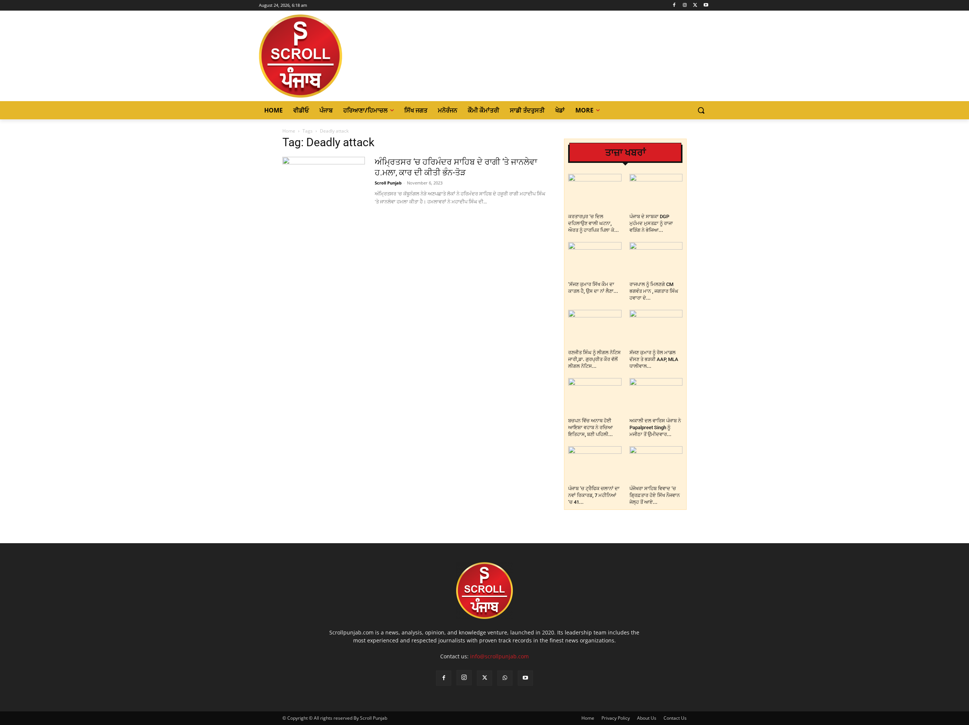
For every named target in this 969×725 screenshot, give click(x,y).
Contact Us (675, 718)
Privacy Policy (615, 718)
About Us (646, 718)
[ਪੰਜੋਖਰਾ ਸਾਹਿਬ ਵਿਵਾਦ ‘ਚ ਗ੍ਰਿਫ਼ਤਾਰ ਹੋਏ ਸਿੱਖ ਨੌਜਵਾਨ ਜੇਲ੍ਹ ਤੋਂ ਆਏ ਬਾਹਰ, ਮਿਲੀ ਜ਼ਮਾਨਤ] (656, 464)
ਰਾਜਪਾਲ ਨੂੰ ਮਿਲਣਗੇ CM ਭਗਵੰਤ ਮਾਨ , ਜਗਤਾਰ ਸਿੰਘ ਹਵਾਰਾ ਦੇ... (653, 291)
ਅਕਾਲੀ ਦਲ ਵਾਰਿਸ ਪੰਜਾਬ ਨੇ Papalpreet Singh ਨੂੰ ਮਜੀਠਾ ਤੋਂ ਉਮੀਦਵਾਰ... (655, 427)
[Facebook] (674, 5)
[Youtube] (705, 5)
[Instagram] (685, 5)
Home (288, 131)
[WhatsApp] (505, 678)
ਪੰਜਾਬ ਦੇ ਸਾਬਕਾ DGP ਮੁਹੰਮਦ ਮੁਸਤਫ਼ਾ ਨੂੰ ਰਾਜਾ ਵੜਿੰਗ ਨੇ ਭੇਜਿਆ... (651, 223)
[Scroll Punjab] (326, 56)
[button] (701, 110)
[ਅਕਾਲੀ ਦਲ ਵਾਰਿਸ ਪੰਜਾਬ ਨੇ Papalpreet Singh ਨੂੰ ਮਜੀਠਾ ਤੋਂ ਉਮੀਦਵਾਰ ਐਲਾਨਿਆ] (656, 396)
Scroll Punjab (388, 183)
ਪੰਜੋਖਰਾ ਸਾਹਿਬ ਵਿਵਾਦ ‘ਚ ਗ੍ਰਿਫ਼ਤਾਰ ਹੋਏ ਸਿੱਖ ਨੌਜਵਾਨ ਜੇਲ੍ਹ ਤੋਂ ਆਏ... (654, 495)
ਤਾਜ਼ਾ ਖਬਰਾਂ (625, 152)
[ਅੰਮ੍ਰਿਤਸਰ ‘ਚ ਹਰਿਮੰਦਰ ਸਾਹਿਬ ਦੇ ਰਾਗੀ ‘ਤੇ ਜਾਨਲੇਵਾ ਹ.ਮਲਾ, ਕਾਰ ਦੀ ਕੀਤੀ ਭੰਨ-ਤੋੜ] (323, 185)
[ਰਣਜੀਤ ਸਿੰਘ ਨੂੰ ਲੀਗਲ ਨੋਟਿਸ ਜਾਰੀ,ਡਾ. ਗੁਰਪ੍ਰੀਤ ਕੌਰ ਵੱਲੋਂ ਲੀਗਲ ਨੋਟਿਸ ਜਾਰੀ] (595, 328)
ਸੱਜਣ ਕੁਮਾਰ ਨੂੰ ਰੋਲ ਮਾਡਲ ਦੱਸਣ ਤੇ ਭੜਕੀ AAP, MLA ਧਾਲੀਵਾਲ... (653, 359)
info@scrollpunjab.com (499, 656)
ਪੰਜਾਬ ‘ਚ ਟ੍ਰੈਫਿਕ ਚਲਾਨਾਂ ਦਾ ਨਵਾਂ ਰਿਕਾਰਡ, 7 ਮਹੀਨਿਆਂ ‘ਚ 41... (594, 495)
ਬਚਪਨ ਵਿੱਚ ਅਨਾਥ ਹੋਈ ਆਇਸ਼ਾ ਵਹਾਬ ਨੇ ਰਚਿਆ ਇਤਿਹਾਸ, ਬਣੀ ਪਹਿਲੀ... (590, 427)
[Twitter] (695, 5)
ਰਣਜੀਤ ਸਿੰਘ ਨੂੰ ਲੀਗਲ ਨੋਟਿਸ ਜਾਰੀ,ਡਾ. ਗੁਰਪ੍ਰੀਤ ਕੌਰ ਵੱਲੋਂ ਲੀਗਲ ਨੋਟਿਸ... (594, 359)
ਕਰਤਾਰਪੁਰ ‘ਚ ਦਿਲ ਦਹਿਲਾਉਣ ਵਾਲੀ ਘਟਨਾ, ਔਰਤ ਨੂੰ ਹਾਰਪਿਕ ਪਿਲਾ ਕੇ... (593, 223)
